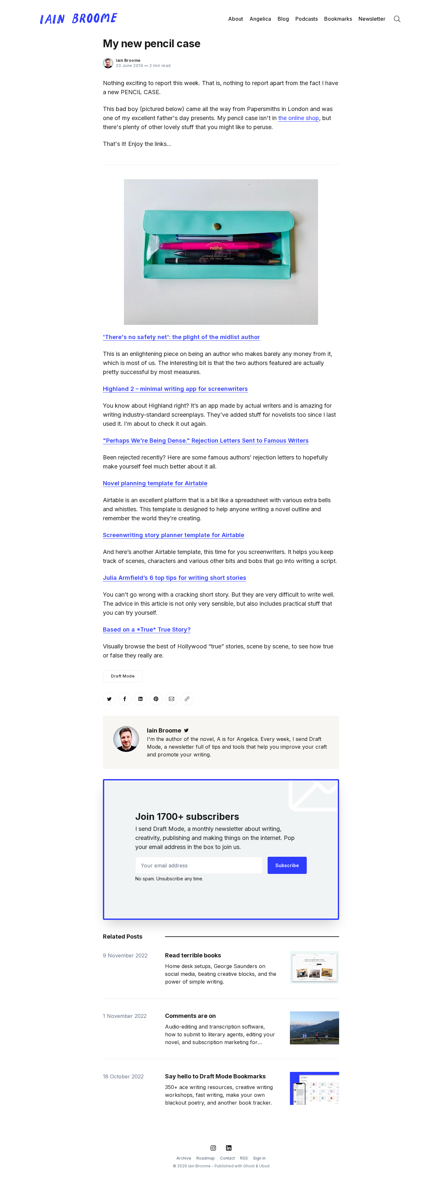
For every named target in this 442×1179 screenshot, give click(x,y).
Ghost (249, 1165)
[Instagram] (213, 1148)
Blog (283, 19)
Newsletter (372, 19)
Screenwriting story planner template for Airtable (173, 535)
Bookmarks (338, 19)
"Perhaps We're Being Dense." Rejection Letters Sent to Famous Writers (206, 440)
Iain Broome (128, 60)
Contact (227, 1158)
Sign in (259, 1158)
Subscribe (287, 865)
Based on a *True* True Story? (147, 629)
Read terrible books (193, 955)
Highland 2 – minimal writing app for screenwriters (175, 388)
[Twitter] (186, 730)
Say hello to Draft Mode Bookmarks (215, 1076)
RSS (244, 1158)
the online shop (298, 118)
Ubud (264, 1165)
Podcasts (306, 19)
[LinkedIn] (229, 1148)
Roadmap (205, 1158)
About (235, 19)
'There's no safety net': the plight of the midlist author (181, 337)
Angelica (260, 19)
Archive (183, 1158)
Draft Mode (123, 676)
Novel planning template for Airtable (155, 483)
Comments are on (190, 1015)
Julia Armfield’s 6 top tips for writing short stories (174, 577)
